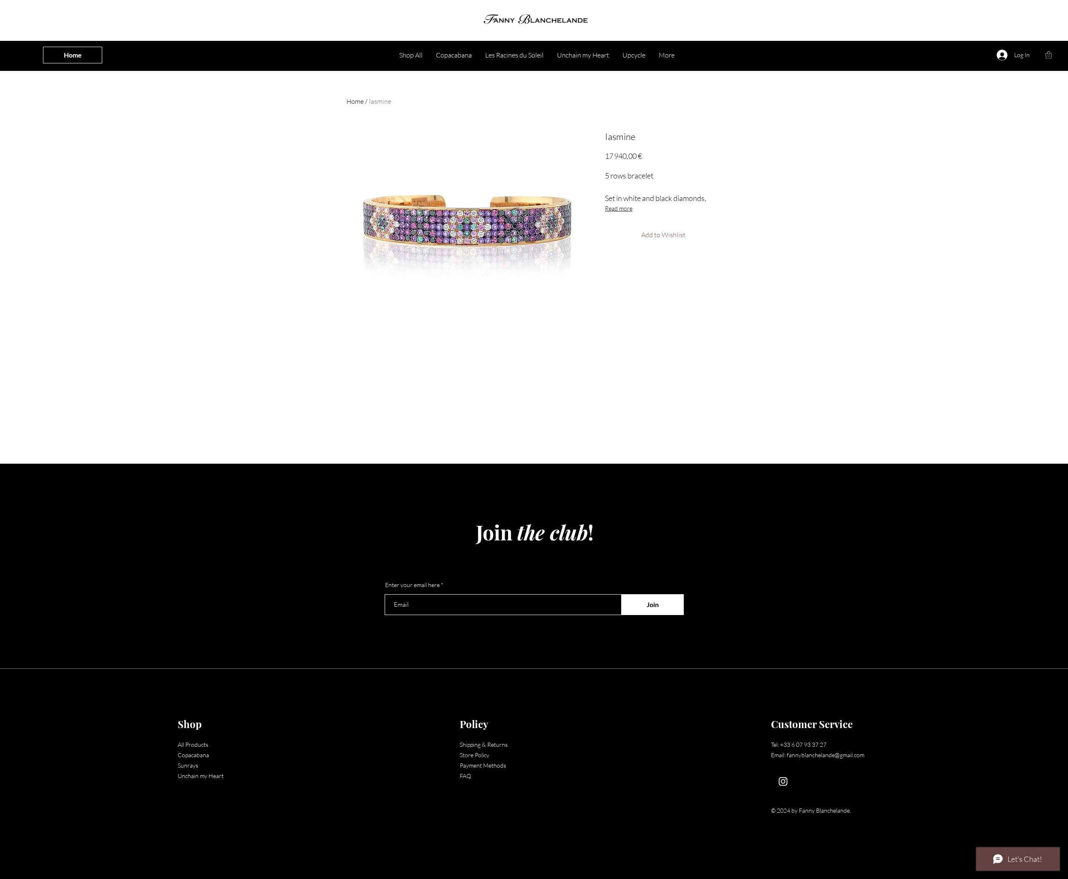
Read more (618, 208)
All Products (193, 744)
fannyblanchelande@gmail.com (825, 754)
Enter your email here (412, 585)
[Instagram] (783, 781)
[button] (1048, 55)
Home (355, 101)
